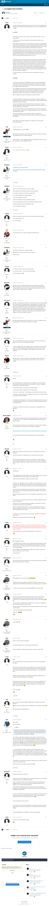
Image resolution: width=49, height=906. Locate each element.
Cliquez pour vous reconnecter (12, 884)
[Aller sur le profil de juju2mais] (7, 287)
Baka (7, 575)
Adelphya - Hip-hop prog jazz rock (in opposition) (36, 880)
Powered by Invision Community (24, 904)
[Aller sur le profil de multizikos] (7, 169)
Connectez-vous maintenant (24, 842)
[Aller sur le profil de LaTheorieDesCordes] (28, 869)
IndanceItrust (6, 557)
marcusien (7, 300)
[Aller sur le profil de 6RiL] (7, 234)
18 (7, 709)
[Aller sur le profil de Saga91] (7, 360)
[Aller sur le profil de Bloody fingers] (7, 419)
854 (7, 568)
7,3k (7, 175)
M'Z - (30, 868)
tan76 (6, 147)
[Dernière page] (10, 18)
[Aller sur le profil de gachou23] (7, 775)
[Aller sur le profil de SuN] (7, 131)
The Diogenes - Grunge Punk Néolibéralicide (37, 893)
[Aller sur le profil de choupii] (7, 218)
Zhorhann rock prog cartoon (34, 870)
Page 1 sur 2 (15, 18)
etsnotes (7, 376)
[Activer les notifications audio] (22, 864)
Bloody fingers (7, 415)
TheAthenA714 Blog (33, 889)
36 (7, 293)
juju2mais (6, 282)
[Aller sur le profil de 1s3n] (7, 703)
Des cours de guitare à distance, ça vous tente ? (37, 886)
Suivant (7, 18)
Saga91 (7, 355)
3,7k (7, 425)
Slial (7, 719)
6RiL (7, 230)
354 (7, 366)
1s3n (7, 699)
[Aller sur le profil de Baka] (7, 579)
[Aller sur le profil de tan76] (7, 151)
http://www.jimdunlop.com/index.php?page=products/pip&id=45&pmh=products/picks (30, 430)
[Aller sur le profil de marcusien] (7, 304)
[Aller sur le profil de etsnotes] (7, 380)
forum (20, 868)
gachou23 (7, 771)
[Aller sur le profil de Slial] (7, 724)
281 (7, 240)
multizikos (7, 164)
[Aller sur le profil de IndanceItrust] (7, 562)
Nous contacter (25, 901)
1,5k (7, 585)
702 (7, 730)
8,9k (7, 157)
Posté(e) (17, 22)
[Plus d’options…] (46, 23)
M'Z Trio (30, 874)
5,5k (7, 329)
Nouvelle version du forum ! (7, 859)
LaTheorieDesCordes (35, 869)
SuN (7, 127)
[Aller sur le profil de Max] (28, 887)
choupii (7, 213)
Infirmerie (16, 13)
